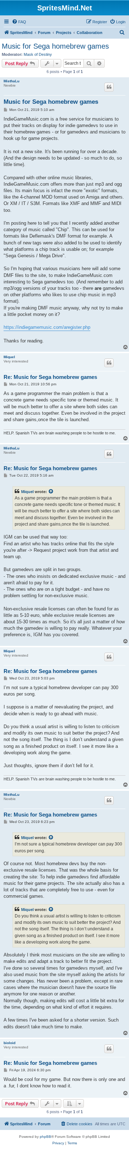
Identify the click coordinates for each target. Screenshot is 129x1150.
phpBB (45, 1137)
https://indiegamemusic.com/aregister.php (47, 327)
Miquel (9, 357)
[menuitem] (19, 22)
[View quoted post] (51, 491)
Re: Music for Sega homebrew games (50, 377)
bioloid (9, 1043)
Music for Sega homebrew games (55, 46)
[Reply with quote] (109, 87)
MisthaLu (11, 81)
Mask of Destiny (38, 54)
